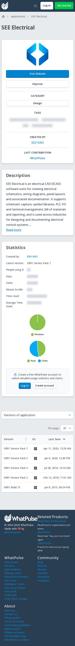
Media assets (12, 628)
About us (9, 610)
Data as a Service (14, 587)
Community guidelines (17, 625)
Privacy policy (12, 617)
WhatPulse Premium (16, 576)
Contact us (10, 614)
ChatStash (10, 595)
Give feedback (12, 569)
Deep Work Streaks (15, 598)
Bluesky (42, 569)
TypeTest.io (45, 543)
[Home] (3, 16)
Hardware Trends (14, 584)
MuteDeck (44, 532)
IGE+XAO (37, 143)
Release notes (12, 573)
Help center (11, 562)
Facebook (43, 576)
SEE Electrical (39, 16)
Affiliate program (14, 632)
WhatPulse (37, 158)
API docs (9, 565)
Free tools (10, 591)
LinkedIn (42, 573)
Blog (40, 562)
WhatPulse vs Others (16, 639)
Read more (13, 230)
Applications (18, 16)
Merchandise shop (15, 636)
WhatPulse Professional (52, 521)
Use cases (10, 580)
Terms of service (14, 621)
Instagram (44, 580)
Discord (42, 565)
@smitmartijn (12, 532)
